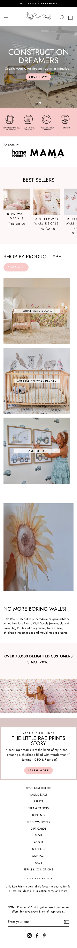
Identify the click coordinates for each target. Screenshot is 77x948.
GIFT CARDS (38, 829)
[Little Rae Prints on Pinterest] (44, 935)
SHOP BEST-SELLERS (38, 788)
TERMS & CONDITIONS (38, 869)
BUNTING (38, 815)
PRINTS (38, 801)
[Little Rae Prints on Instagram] (29, 935)
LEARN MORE (38, 770)
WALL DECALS (39, 794)
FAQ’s (38, 863)
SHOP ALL (16, 267)
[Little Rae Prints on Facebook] (37, 935)
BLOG (38, 835)
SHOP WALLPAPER (38, 822)
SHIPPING (38, 849)
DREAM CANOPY (38, 808)
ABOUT (38, 842)
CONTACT (38, 856)
